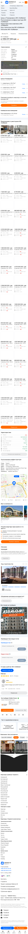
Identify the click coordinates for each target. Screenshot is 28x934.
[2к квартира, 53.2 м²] (7, 251)
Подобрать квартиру (14, 541)
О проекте (4, 881)
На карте (3, 811)
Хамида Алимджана (5, 827)
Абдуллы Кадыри (5, 843)
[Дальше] (26, 564)
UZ (9, 875)
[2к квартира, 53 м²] (20, 232)
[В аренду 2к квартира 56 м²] (7, 213)
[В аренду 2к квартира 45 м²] (7, 157)
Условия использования (8, 886)
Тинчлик (3, 837)
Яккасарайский (4, 786)
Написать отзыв (6, 670)
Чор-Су (2, 835)
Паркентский (4, 798)
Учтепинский (4, 800)
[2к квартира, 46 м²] (7, 326)
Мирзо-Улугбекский (5, 785)
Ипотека (3, 815)
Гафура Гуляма (4, 839)
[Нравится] (25, 41)
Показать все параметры (14, 454)
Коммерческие (4, 813)
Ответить (18, 688)
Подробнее (5, 558)
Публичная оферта (6, 891)
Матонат (3, 852)
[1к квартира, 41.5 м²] (7, 345)
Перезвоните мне (7, 928)
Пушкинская (3, 823)
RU (23, 2)
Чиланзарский (4, 781)
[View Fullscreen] (25, 495)
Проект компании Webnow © (9, 884)
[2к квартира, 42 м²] (20, 382)
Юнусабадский (4, 790)
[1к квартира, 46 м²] (7, 307)
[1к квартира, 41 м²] (7, 270)
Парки (11, 499)
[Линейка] (25, 489)
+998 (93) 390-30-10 (6, 870)
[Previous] (23, 564)
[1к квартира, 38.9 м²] (7, 363)
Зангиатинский (4, 802)
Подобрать (14, 105)
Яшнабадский (4, 788)
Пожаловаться (6, 600)
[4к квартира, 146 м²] (7, 232)
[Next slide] (26, 620)
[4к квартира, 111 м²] (7, 288)
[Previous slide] (2, 620)
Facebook (6, 912)
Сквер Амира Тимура (6, 829)
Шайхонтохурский (5, 796)
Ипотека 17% (5, 33)
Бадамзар (3, 847)
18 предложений (24, 114)
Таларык (3, 856)
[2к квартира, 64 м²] (20, 345)
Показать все (14, 427)
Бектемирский (4, 779)
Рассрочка (13, 33)
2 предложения (24, 84)
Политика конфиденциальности (10, 889)
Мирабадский (4, 783)
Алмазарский (4, 777)
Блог (2, 817)
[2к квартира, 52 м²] (20, 307)
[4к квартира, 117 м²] (20, 288)
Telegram (6, 910)
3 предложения (24, 92)
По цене (22, 737)
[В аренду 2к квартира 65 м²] (20, 139)
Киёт (2, 854)
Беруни (2, 833)
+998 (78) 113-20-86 (6, 868)
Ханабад (3, 858)
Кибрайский (3, 804)
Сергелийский (4, 794)
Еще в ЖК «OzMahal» (7, 737)
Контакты (21, 928)
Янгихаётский (4, 792)
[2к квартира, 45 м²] (20, 213)
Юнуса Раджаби (4, 845)
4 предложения (24, 88)
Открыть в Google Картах (7, 460)
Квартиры (3, 809)
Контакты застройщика (7, 710)
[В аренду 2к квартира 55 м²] (20, 157)
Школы (18, 499)
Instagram (6, 915)
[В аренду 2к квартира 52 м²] (7, 139)
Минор (2, 849)
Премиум (10, 742)
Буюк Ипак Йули (4, 825)
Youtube (5, 917)
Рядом (16, 737)
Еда (5, 499)
